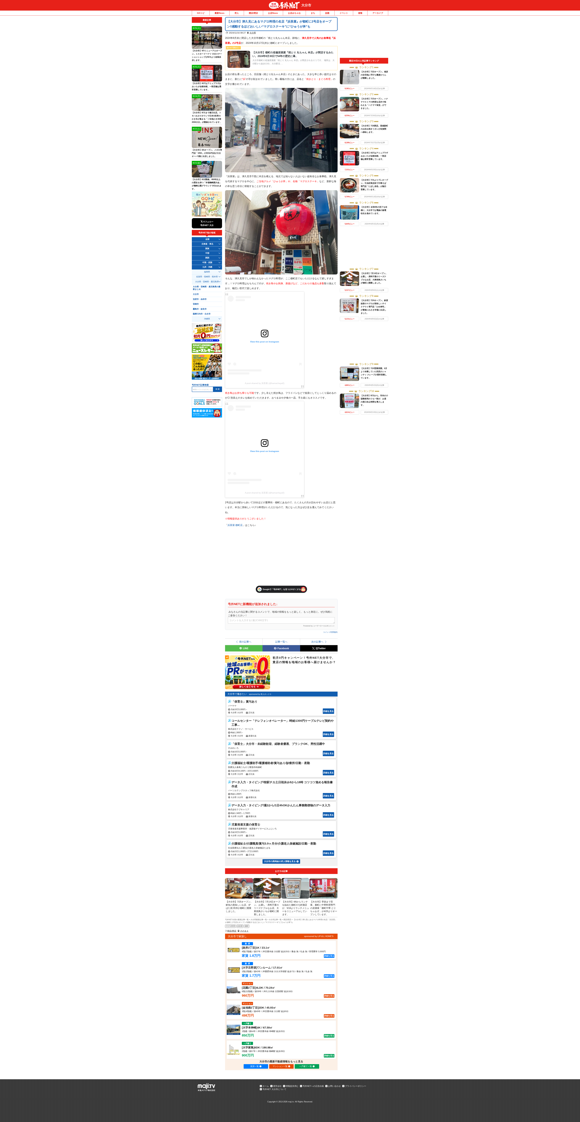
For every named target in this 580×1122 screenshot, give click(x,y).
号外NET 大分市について (274, 1089)
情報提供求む (292, 1086)
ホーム (266, 1086)
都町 (246, 926)
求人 (237, 13)
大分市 (306, 5)
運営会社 (277, 1086)
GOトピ (201, 13)
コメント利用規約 (330, 632)
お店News (273, 13)
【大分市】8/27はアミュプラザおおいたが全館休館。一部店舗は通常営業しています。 (374, 156)
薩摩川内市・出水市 (202, 314)
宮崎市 (196, 304)
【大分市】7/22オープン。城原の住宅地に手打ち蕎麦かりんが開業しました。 (374, 75)
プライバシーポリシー (355, 1086)
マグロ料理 (230, 926)
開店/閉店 (253, 13)
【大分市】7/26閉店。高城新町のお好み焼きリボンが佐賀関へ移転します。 (374, 129)
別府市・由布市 (200, 299)
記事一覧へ (281, 641)
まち (313, 13)
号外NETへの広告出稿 (313, 1086)
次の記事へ (317, 641)
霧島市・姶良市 (200, 309)
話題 (327, 13)
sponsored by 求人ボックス (260, 694)
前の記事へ (245, 641)
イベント (344, 13)
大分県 (253, 33)
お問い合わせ (334, 1086)
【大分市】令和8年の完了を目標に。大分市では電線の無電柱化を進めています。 (374, 210)
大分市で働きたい (237, 694)
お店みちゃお (294, 13)
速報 (360, 13)
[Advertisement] (364, 37)
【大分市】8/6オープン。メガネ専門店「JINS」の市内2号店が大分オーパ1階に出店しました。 (207, 153)
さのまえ (244, 931)
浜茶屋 (240, 926)
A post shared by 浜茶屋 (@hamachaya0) (264, 383)
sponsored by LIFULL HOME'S (318, 936)
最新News (219, 13)
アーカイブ (377, 13)
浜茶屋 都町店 (235, 525)
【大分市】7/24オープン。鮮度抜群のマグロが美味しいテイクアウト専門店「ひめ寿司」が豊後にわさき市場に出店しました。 (374, 306)
